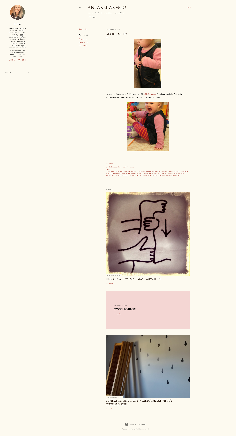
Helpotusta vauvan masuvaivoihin (133, 279)
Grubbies (82, 39)
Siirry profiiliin (17, 60)
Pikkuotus (83, 45)
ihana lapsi (83, 42)
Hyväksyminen (125, 309)
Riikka (17, 24)
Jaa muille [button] (83, 29)
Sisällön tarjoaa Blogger (137, 424)
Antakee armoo (107, 7)
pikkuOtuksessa (150, 94)
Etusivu (92, 17)
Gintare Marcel (143, 429)
